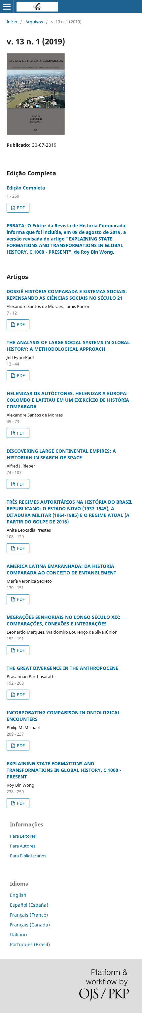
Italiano (18, 934)
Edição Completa (26, 188)
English (18, 895)
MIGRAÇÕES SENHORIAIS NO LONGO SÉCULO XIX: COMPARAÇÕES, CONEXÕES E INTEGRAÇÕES (64, 620)
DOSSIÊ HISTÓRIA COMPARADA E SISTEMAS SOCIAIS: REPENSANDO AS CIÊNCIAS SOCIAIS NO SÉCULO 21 (67, 294)
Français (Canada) (30, 925)
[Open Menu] (6, 6)
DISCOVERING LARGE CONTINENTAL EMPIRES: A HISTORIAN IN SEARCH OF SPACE (61, 454)
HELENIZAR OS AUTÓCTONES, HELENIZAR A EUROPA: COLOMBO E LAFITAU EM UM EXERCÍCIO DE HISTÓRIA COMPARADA (68, 400)
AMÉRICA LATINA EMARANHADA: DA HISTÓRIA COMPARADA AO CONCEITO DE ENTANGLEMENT (61, 569)
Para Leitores (23, 836)
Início (12, 22)
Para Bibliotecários (28, 856)
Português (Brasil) (30, 944)
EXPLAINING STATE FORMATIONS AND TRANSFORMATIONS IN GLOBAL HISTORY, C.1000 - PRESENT (64, 770)
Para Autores (22, 846)
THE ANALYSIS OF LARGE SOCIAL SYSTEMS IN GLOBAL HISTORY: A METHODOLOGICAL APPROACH (68, 345)
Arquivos (34, 22)
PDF (20, 208)
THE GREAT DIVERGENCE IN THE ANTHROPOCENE (62, 668)
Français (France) (29, 915)
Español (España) (29, 905)
